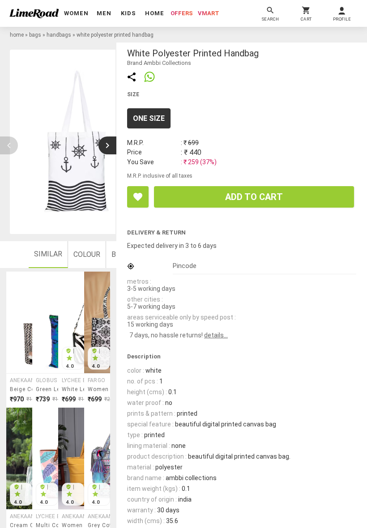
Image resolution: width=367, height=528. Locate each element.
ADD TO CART (254, 197)
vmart (208, 13)
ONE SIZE (149, 118)
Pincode (184, 266)
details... (216, 335)
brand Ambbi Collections (159, 63)
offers (182, 13)
